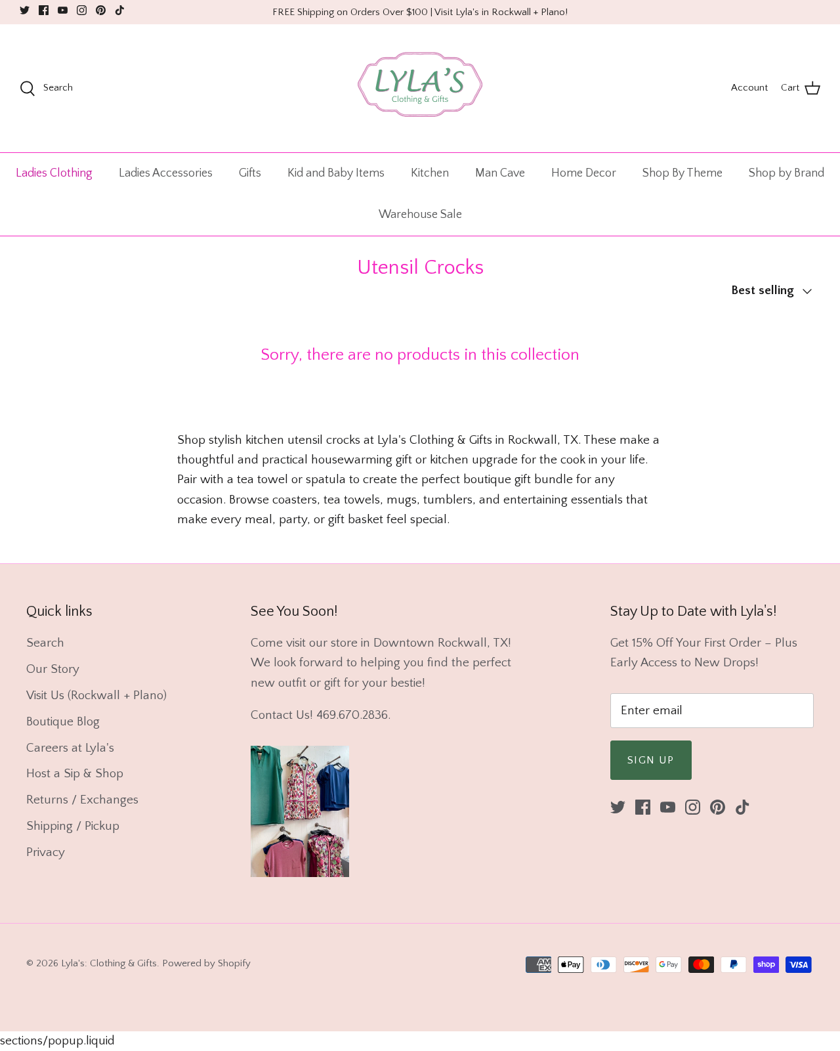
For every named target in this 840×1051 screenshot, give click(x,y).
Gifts (250, 173)
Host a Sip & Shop (74, 774)
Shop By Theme (682, 173)
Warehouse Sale (420, 214)
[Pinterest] (101, 10)
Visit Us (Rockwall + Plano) (96, 695)
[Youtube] (63, 10)
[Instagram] (82, 10)
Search (45, 643)
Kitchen (430, 173)
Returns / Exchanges (82, 800)
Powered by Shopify (206, 963)
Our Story (52, 669)
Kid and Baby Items (336, 173)
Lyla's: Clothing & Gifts (109, 963)
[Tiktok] (120, 10)
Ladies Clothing (54, 173)
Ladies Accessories (166, 173)
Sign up (651, 760)
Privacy (45, 852)
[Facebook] (44, 10)
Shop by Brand (786, 173)
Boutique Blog (63, 722)
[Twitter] (25, 10)
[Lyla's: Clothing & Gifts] (420, 88)
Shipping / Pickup (72, 826)
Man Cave (500, 173)
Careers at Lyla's (70, 748)
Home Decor (583, 173)
